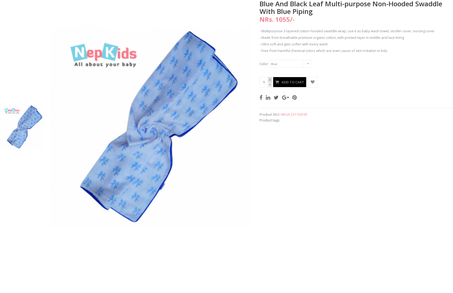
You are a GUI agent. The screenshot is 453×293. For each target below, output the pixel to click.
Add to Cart (293, 82)
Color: (264, 63)
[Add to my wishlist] (312, 82)
